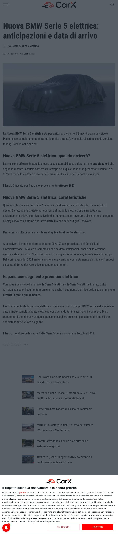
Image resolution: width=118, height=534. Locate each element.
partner (22, 492)
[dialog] (59, 504)
